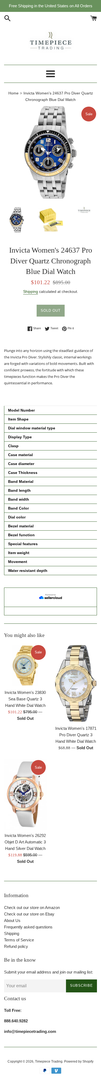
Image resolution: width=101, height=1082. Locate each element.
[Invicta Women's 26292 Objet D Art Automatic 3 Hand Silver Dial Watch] (25, 794)
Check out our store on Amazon (32, 907)
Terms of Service (19, 940)
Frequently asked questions (28, 927)
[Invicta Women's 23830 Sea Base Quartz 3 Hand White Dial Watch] (25, 665)
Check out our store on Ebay (29, 914)
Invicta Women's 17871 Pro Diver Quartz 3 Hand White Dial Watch (75, 735)
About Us (12, 920)
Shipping (30, 291)
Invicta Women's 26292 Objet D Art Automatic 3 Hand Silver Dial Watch (25, 842)
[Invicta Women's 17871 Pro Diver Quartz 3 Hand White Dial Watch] (76, 683)
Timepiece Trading (48, 1061)
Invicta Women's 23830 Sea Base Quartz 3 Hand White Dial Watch (25, 699)
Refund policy (16, 946)
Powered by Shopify (78, 1061)
